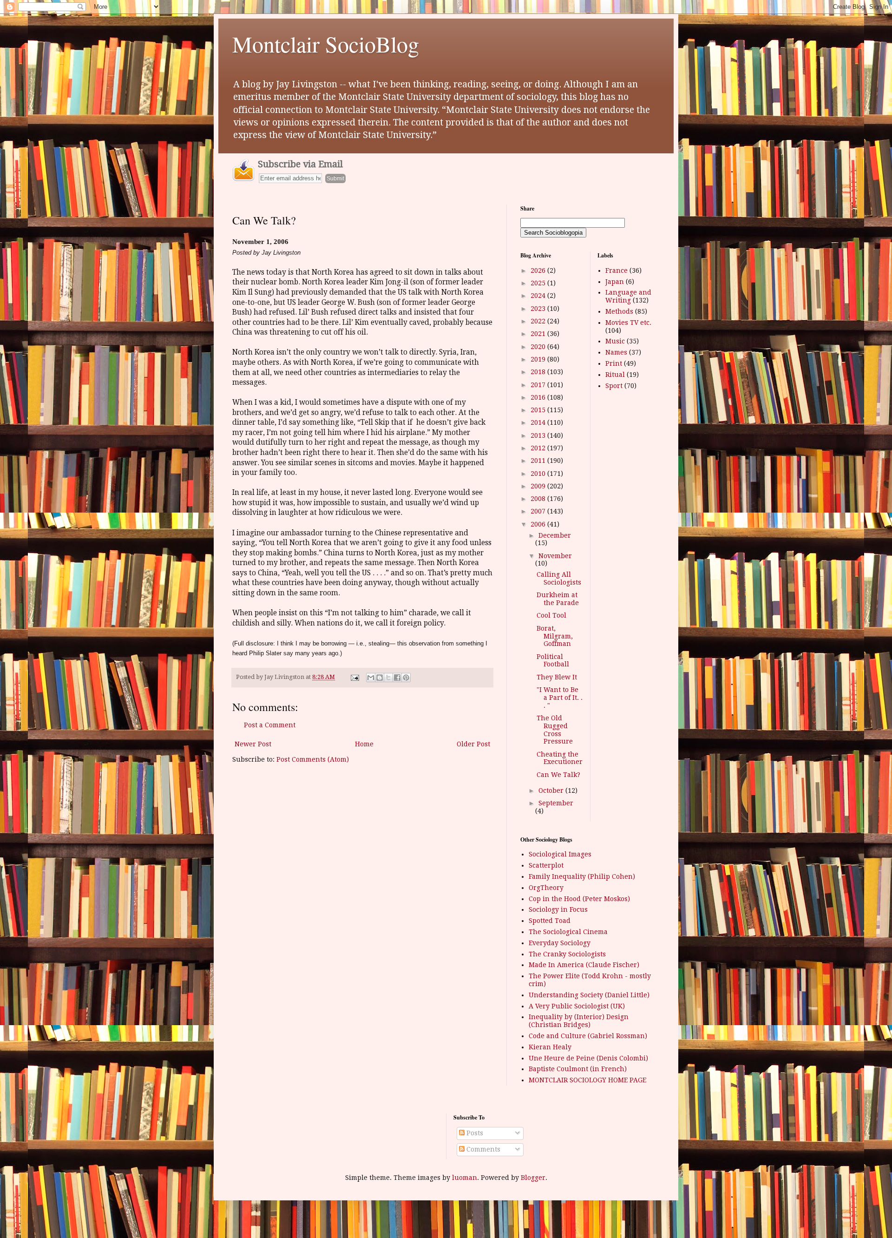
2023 (539, 308)
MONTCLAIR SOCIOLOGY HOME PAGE (587, 1080)
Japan (614, 281)
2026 (539, 270)
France (616, 270)
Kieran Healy (550, 1047)
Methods (619, 311)
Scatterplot (546, 865)
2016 (539, 397)
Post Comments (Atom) (312, 759)
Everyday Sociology (559, 943)
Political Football (553, 660)
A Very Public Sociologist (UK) (577, 1006)
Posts (474, 1133)
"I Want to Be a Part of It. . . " (560, 697)
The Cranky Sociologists (567, 954)
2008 (539, 498)
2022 (539, 321)
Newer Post (253, 744)
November (555, 556)
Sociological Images (560, 854)
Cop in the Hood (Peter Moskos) (579, 898)
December (554, 535)
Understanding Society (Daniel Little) (589, 995)
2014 (539, 422)
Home (364, 744)
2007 (539, 511)
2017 (539, 385)
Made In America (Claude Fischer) (584, 964)
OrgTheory (546, 887)
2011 (539, 460)
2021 (539, 333)
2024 (539, 295)
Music (615, 341)
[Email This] (370, 677)
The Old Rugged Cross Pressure (555, 729)
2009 (539, 486)
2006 (539, 524)
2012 (539, 448)
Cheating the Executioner (560, 758)
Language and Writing (628, 296)
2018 (539, 371)
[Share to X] (388, 677)
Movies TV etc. (628, 322)
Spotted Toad (550, 920)
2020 (539, 346)
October (551, 790)
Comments (482, 1149)
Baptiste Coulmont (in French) (578, 1069)
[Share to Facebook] (397, 677)
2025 (539, 283)
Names (616, 352)
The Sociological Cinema (568, 931)
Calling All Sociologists (559, 578)
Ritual (615, 374)
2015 (539, 410)
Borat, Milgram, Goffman (555, 636)
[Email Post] (354, 676)
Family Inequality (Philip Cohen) (582, 876)
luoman (464, 1177)
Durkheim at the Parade (558, 598)
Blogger (533, 1177)
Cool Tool (551, 615)
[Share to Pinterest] (406, 677)
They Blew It (557, 677)
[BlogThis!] (379, 677)
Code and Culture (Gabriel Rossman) (588, 1036)
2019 (539, 359)
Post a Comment (269, 725)
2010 (539, 473)
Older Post (473, 744)
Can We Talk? (558, 774)
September (555, 803)
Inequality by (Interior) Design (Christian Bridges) (579, 1020)
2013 (539, 435)
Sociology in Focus (558, 909)
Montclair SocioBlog (325, 44)
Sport (614, 385)
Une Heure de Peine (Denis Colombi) (588, 1058)
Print (613, 363)
